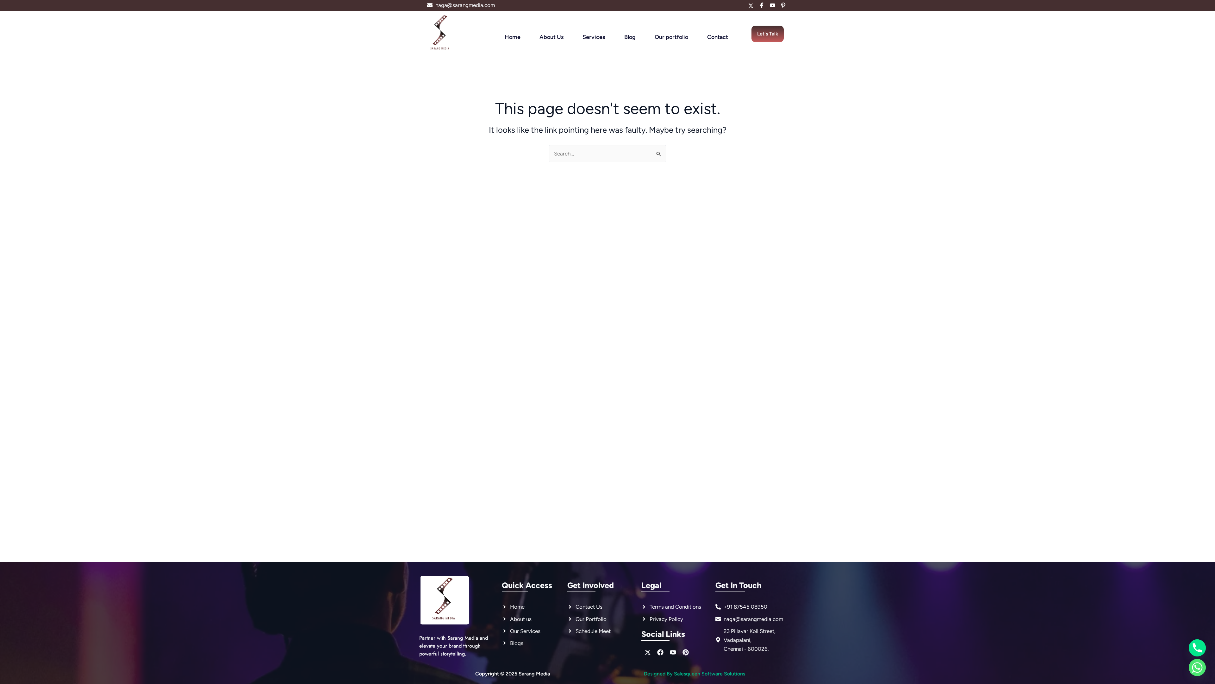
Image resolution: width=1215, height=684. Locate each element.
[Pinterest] (783, 5)
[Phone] (1197, 647)
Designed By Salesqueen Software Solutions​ (694, 674)
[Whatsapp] (1197, 667)
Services (594, 37)
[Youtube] (772, 5)
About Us (551, 37)
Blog (630, 37)
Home (512, 37)
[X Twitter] (751, 5)
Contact (717, 37)
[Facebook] (761, 5)
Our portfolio (671, 37)
